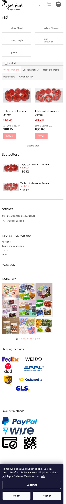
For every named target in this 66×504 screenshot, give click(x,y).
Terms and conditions (13, 246)
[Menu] (58, 4)
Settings (32, 485)
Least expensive (31, 70)
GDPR (4, 254)
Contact (6, 250)
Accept (47, 496)
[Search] (40, 4)
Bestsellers (9, 76)
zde (43, 476)
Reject (16, 496)
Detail (10, 136)
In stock (13, 63)
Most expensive (51, 70)
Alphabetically (26, 76)
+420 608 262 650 (15, 221)
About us (6, 242)
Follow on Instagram (29, 338)
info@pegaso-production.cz (21, 216)
